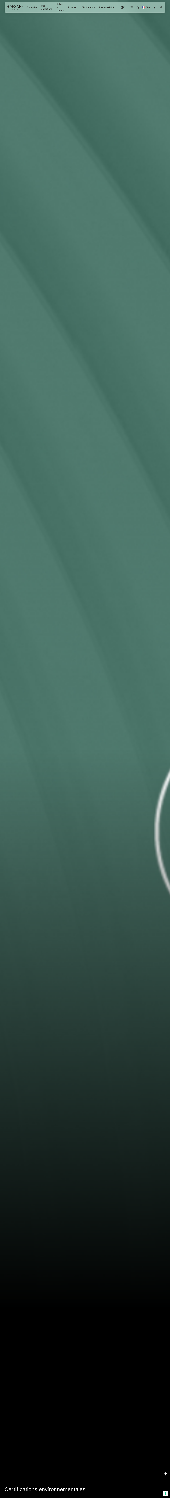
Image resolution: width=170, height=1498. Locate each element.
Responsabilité (106, 7)
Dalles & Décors (60, 7)
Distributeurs (88, 7)
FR (148, 7)
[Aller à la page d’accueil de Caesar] (15, 7)
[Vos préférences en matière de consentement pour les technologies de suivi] (165, 1493)
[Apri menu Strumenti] (131, 7)
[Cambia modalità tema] (138, 7)
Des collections (46, 7)
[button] (165, 1474)
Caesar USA (122, 7)
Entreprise (31, 7)
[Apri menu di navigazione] (161, 7)
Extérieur (72, 7)
